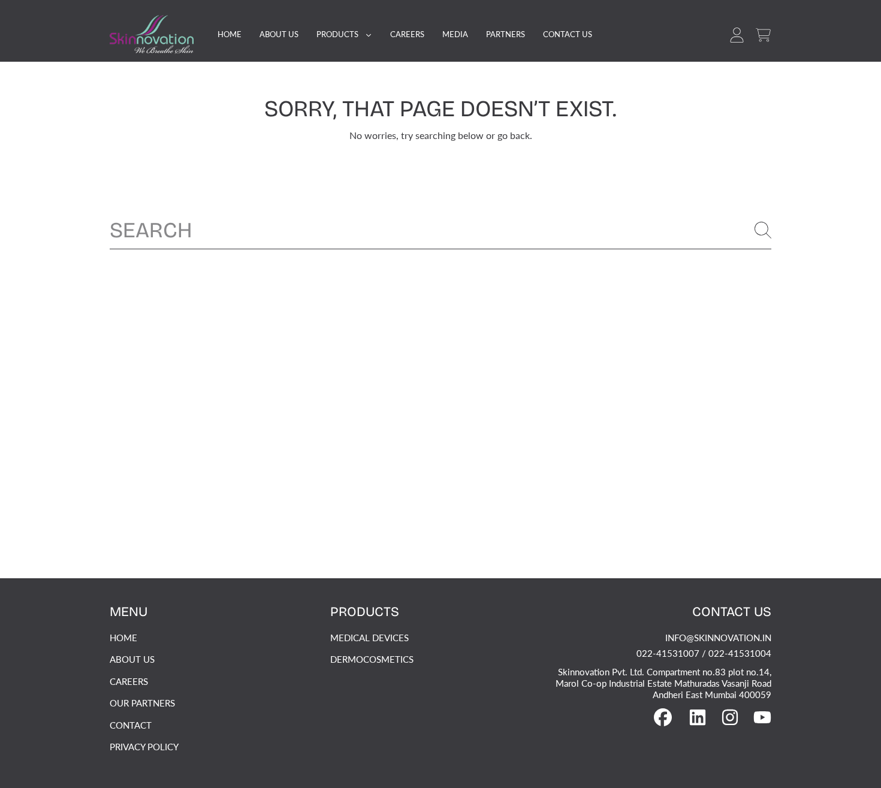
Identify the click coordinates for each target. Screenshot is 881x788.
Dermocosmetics (372, 659)
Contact (131, 725)
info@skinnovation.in (718, 637)
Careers (129, 681)
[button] (763, 35)
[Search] (763, 230)
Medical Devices (369, 637)
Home (123, 637)
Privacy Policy (144, 746)
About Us (132, 659)
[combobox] (440, 230)
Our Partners (142, 703)
